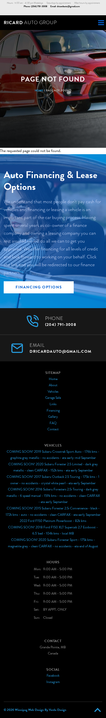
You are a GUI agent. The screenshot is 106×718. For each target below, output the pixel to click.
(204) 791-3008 (39, 6)
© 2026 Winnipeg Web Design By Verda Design (35, 709)
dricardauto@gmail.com (68, 6)
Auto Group (30, 22)
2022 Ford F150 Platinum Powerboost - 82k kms (53, 520)
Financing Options (39, 287)
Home (39, 90)
